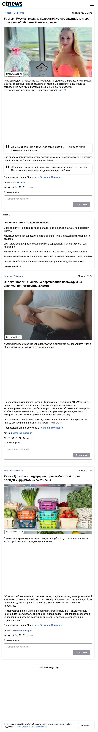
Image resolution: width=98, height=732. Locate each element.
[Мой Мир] (27, 187)
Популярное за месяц (38, 222)
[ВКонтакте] (5, 187)
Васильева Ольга (20, 182)
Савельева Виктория (21, 433)
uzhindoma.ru (17, 531)
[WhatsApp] (23, 187)
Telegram (45, 177)
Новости (8, 13)
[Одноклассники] (9, 187)
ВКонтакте (57, 177)
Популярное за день (15, 222)
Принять (85, 725)
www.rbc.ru (16, 337)
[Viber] (20, 187)
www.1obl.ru (16, 74)
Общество (19, 13)
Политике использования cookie (32, 727)
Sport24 (62, 90)
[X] (16, 187)
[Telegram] (12, 187)
